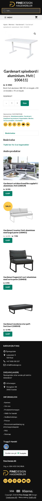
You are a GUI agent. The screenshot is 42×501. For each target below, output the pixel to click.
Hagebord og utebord (10, 118)
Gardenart (20, 25)
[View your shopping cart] (36, 17)
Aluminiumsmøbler (17, 116)
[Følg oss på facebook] (10, 124)
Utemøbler (19, 120)
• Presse (6, 421)
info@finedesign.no (13, 365)
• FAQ (5, 431)
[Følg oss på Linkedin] (28, 124)
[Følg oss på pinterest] (19, 124)
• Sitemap (7, 434)
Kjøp (25, 103)
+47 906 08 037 (13, 361)
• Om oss (6, 406)
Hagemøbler (23, 118)
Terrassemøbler (8, 120)
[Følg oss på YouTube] (23, 124)
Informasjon (10, 383)
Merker (11, 25)
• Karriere (6, 402)
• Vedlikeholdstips (10, 417)
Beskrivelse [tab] (10, 133)
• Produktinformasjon (11, 410)
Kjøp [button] (8, 193)
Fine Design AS (9, 461)
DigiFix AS (32, 497)
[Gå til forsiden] (14, 475)
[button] (35, 34)
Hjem (5, 25)
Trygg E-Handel (10, 441)
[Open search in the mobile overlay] (21, 10)
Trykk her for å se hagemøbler (16, 145)
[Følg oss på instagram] (14, 124)
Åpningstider (11, 351)
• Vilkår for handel (10, 413)
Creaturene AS (11, 497)
